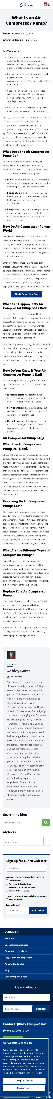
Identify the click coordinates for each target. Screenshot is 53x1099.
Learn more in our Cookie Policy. (27, 1072)
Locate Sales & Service (16, 944)
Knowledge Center (14, 963)
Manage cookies (24, 1088)
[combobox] (26, 841)
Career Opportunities (16, 976)
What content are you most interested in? (25, 877)
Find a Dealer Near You (26, 294)
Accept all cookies (24, 1080)
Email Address (13, 905)
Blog (7, 970)
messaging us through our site (19, 635)
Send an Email (16, 676)
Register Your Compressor (18, 957)
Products (9, 938)
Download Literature (16, 951)
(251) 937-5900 (20, 1030)
